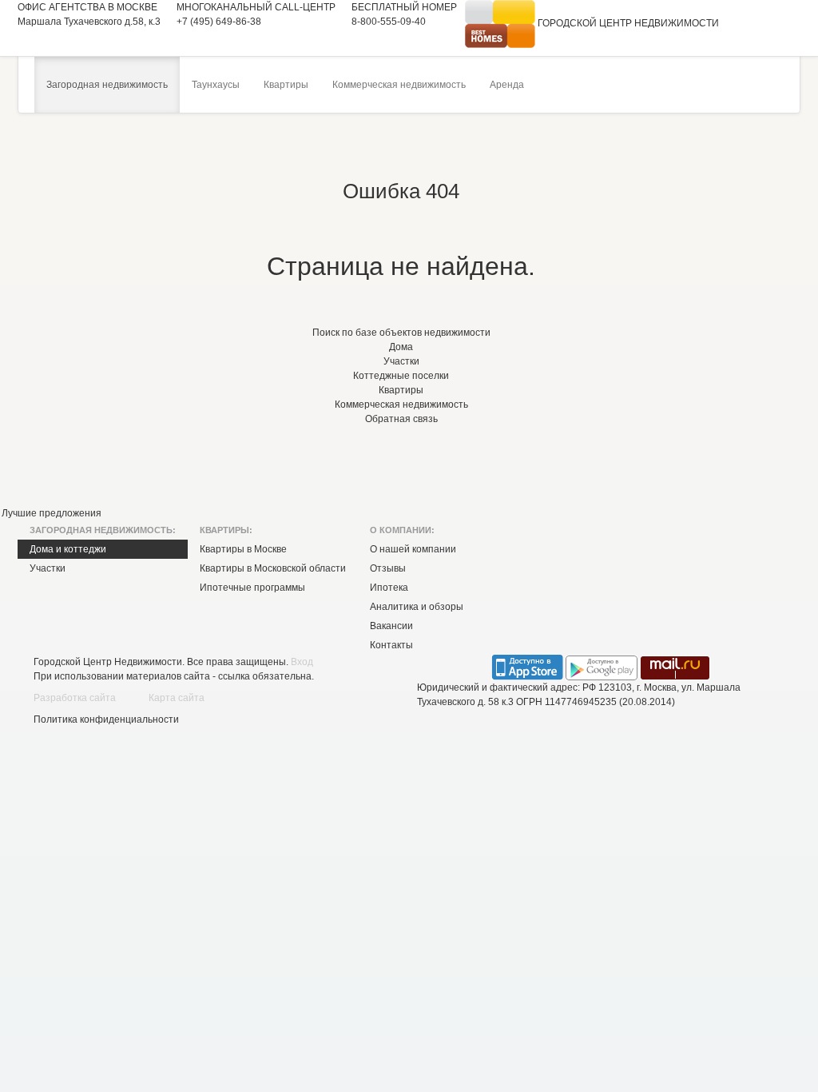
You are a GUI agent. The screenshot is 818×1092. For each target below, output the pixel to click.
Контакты (391, 645)
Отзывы (388, 568)
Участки (401, 361)
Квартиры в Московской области (273, 568)
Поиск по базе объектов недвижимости (401, 332)
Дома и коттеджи (68, 549)
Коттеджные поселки (401, 375)
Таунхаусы (216, 84)
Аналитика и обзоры (416, 606)
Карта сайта (176, 697)
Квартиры (286, 84)
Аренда (507, 84)
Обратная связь (401, 418)
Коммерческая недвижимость (399, 84)
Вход (302, 662)
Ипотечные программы (252, 587)
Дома (401, 347)
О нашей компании (413, 549)
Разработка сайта (75, 697)
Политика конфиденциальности (106, 719)
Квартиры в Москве (243, 549)
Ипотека (389, 587)
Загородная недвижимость (107, 84)
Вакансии (391, 626)
